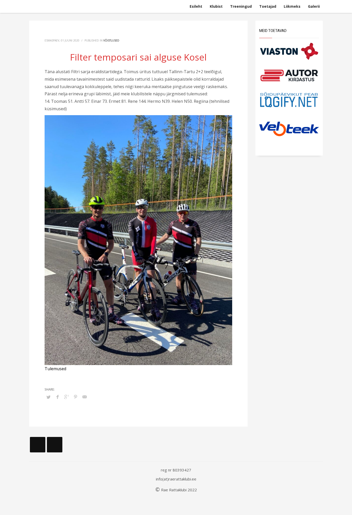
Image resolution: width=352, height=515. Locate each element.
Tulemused (55, 369)
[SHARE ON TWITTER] (48, 397)
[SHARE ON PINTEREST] (75, 397)
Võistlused (111, 40)
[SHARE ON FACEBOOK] (57, 397)
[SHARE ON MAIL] (84, 397)
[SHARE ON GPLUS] (66, 397)
